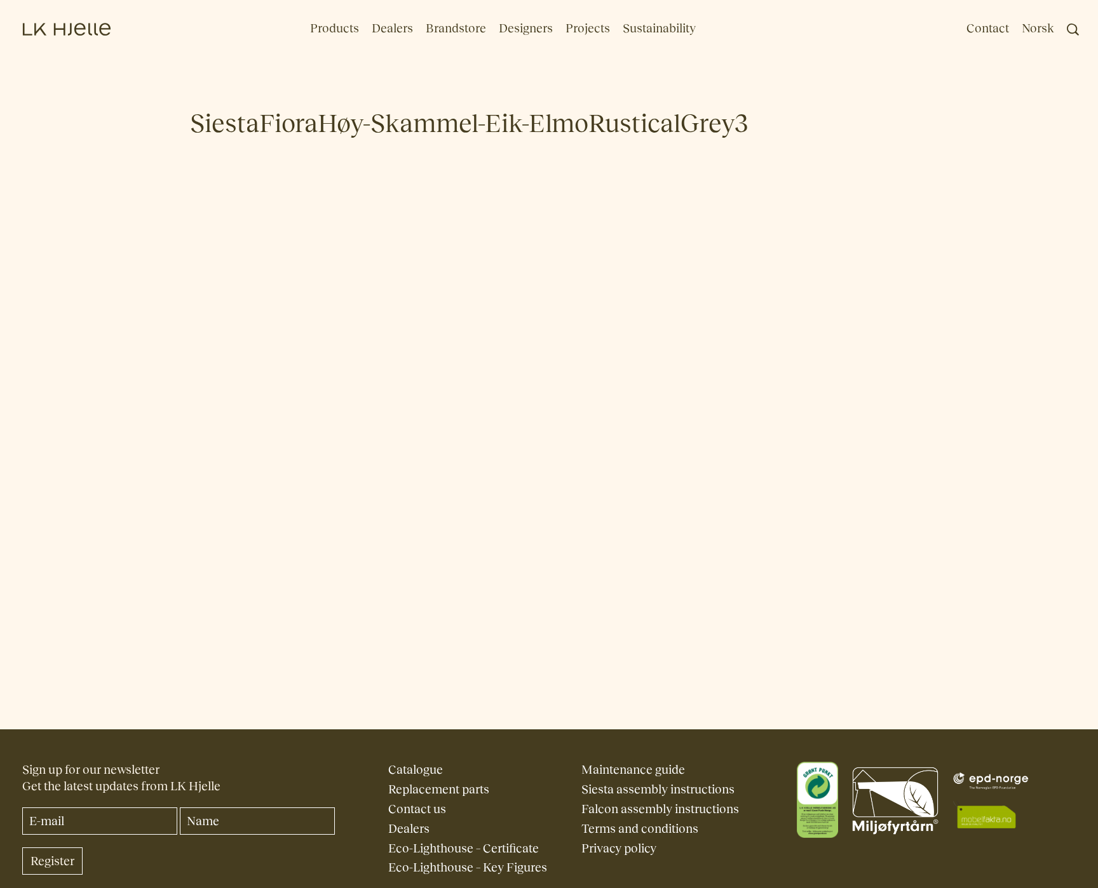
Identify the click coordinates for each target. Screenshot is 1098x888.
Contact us (417, 809)
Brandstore (456, 28)
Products (334, 28)
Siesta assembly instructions (658, 789)
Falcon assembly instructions (660, 809)
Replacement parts (438, 789)
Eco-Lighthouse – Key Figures (467, 867)
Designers (526, 28)
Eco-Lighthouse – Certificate (463, 848)
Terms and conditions (639, 828)
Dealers (392, 28)
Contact (987, 28)
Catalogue (415, 769)
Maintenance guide (633, 769)
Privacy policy (618, 848)
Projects (588, 28)
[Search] (1073, 29)
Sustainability (659, 28)
